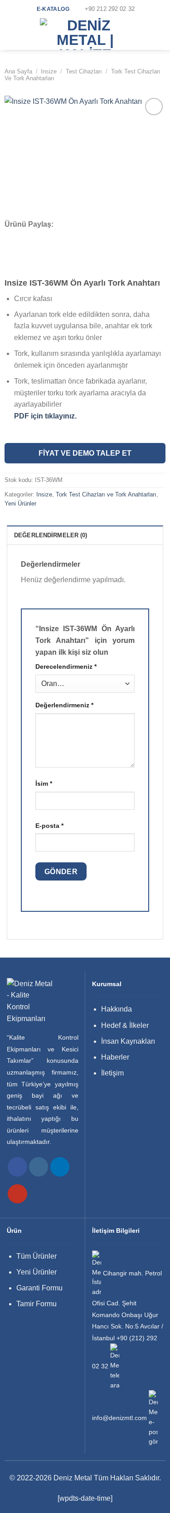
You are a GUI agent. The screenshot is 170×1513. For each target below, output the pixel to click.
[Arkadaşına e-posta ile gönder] (47, 236)
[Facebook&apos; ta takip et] (17, 1167)
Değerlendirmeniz (64, 705)
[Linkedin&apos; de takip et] (60, 1167)
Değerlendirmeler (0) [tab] (50, 535)
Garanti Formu (39, 1288)
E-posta (49, 825)
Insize (49, 71)
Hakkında (116, 1009)
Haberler (115, 1057)
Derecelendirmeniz (66, 666)
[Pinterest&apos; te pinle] (59, 236)
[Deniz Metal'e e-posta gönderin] (153, 1418)
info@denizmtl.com (119, 1418)
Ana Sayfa (18, 71)
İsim (43, 783)
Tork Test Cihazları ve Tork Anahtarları (106, 494)
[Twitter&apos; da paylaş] (35, 236)
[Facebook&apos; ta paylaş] (23, 236)
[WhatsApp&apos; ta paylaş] (10, 236)
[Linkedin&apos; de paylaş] (71, 236)
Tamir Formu (36, 1304)
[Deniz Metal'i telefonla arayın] (114, 1366)
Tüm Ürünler (36, 1256)
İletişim (112, 1073)
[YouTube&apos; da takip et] (17, 1194)
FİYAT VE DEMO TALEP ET (85, 453)
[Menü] (12, 34)
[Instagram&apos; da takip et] (39, 1167)
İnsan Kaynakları (128, 1041)
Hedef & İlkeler (125, 1025)
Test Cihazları (84, 71)
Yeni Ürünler (20, 503)
